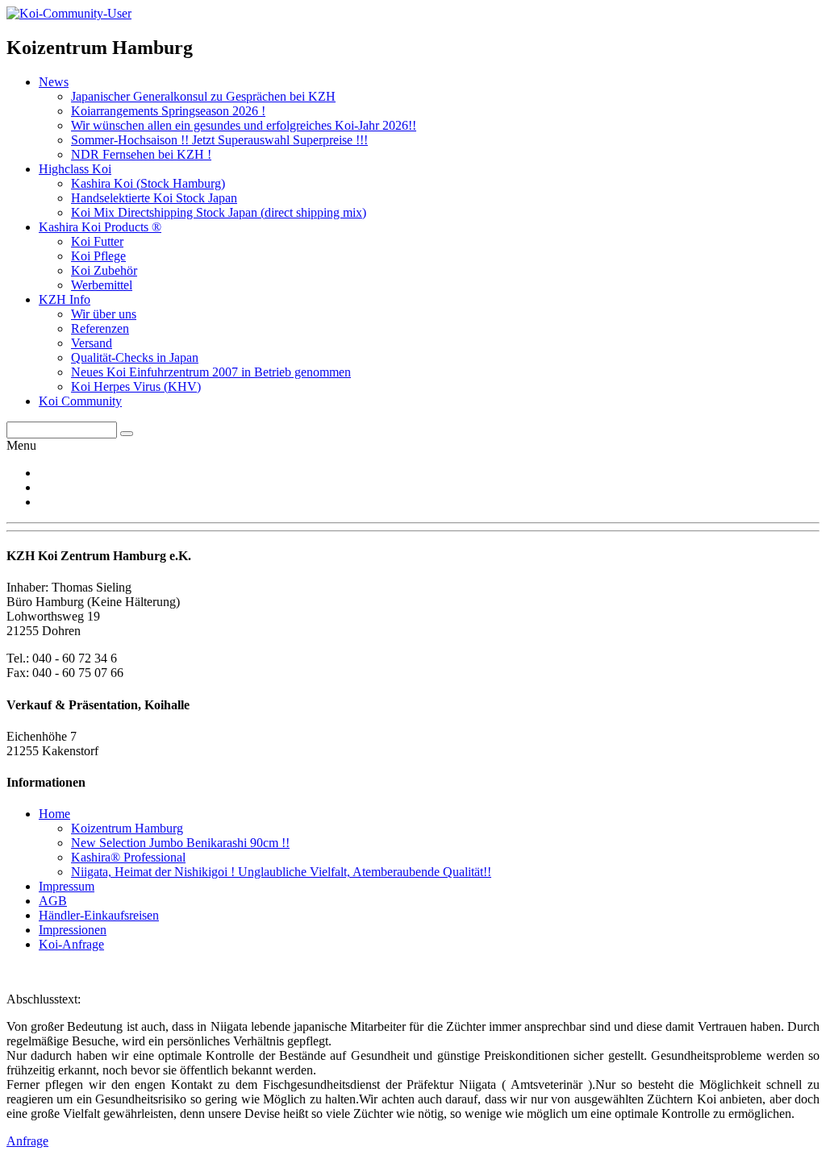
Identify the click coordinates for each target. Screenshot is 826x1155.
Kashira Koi (148, 183)
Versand (91, 343)
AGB (53, 901)
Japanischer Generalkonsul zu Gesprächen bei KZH (203, 96)
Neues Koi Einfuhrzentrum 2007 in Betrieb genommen (211, 372)
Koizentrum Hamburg (127, 828)
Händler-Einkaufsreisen (99, 915)
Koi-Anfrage (71, 944)
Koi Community (80, 401)
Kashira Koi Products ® (100, 227)
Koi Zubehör (104, 270)
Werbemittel (101, 285)
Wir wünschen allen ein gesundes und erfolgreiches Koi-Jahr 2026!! (243, 125)
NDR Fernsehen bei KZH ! (141, 154)
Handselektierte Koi (154, 198)
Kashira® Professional (128, 857)
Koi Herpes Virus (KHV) (136, 386)
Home (54, 814)
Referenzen (100, 328)
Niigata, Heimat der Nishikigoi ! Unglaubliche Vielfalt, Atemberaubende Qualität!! (281, 872)
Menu (21, 445)
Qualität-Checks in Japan (134, 357)
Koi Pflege (98, 256)
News (54, 82)
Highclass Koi (75, 169)
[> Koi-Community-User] (68, 13)
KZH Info (64, 299)
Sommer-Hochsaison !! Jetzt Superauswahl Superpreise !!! (219, 140)
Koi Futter (97, 241)
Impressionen (72, 930)
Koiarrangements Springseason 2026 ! (168, 111)
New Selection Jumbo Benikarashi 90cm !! (180, 843)
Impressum (66, 886)
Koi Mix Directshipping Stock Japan (218, 212)
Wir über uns (103, 314)
